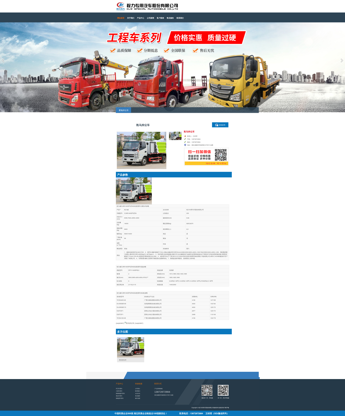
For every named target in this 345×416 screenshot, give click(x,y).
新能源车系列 (119, 398)
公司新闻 (150, 18)
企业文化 (137, 393)
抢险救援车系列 (120, 393)
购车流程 (137, 398)
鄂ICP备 (227, 407)
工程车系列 (119, 391)
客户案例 (160, 18)
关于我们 (130, 18)
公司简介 (137, 388)
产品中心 (140, 18)
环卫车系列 (119, 388)
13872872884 (162, 391)
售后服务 (170, 18)
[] (130, 347)
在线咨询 (221, 125)
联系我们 (180, 18)
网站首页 (120, 18)
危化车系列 (119, 396)
